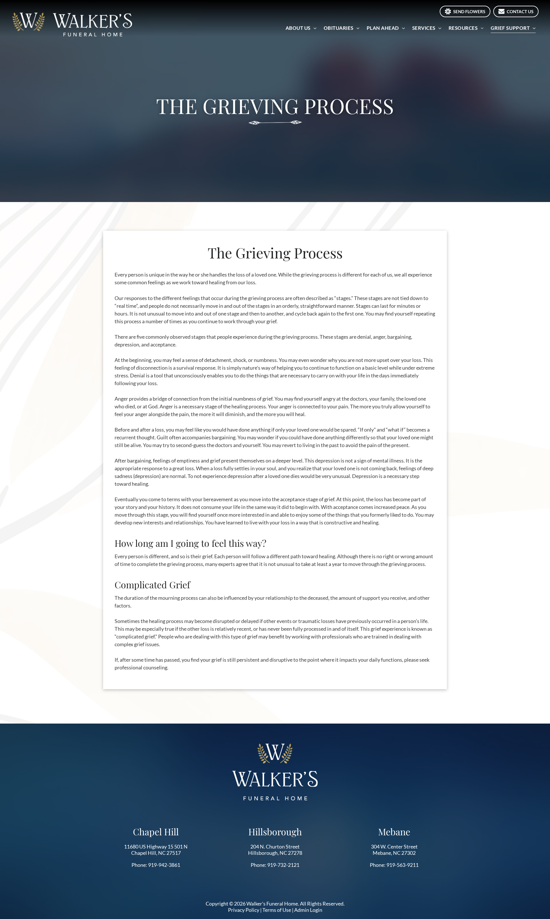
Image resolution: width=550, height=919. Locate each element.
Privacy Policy (243, 910)
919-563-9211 (402, 865)
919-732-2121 (283, 865)
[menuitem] (302, 28)
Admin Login (308, 910)
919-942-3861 (164, 865)
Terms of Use (276, 910)
